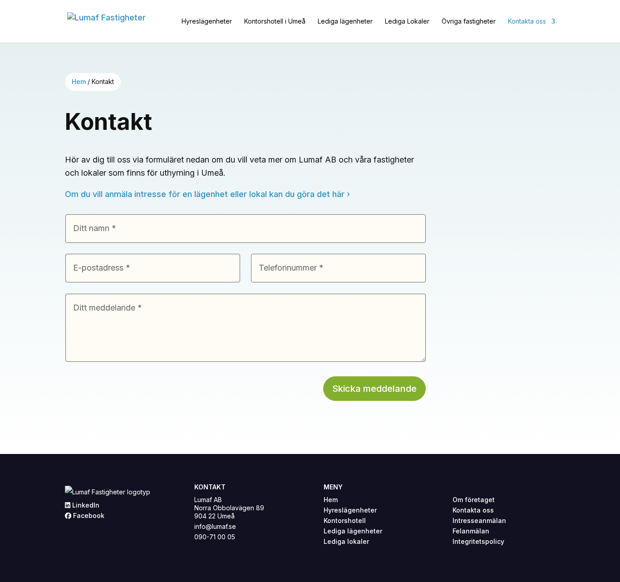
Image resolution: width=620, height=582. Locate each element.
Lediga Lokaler (407, 21)
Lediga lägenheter (345, 21)
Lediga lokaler (346, 541)
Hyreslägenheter (207, 21)
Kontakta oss (527, 21)
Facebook (87, 515)
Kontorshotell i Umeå (274, 21)
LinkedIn (84, 505)
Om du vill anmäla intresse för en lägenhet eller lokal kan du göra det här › (207, 194)
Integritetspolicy (478, 541)
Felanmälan (471, 531)
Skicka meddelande (374, 388)
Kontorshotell (345, 520)
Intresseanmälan (479, 520)
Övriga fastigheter (469, 21)
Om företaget (474, 499)
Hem (79, 81)
